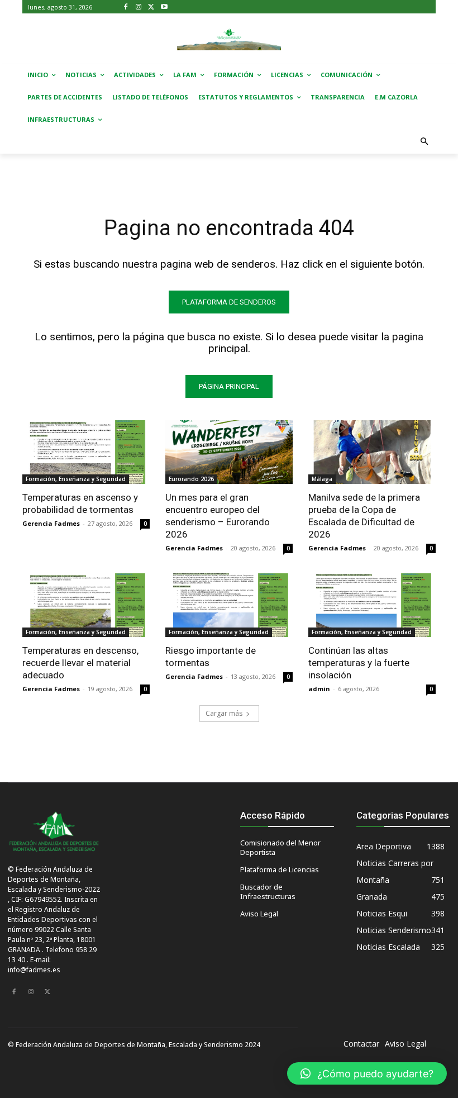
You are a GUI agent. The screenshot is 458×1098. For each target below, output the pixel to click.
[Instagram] (138, 7)
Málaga (322, 479)
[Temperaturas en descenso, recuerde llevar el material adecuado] (86, 605)
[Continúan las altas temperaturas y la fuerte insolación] (372, 605)
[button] (424, 142)
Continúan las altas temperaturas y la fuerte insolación (358, 663)
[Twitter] (151, 7)
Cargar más (224, 713)
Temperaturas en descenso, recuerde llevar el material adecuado (80, 663)
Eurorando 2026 (191, 479)
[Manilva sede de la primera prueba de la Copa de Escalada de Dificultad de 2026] (372, 452)
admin (319, 689)
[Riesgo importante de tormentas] (229, 605)
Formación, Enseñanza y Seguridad (76, 479)
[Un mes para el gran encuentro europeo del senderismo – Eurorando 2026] (229, 452)
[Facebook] (126, 7)
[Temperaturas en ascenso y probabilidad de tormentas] (86, 452)
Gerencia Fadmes (51, 523)
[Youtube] (164, 7)
